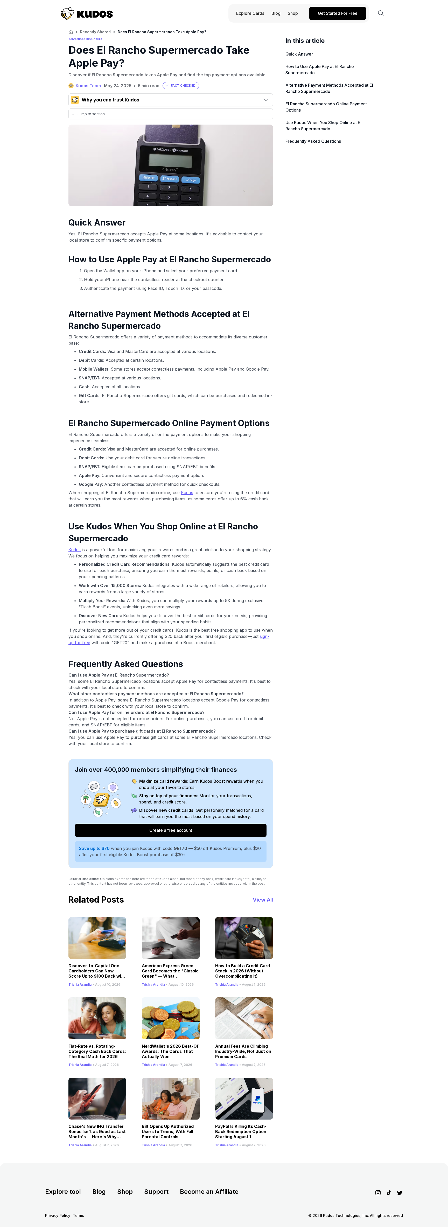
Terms (78, 1215)
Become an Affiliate (209, 1191)
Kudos (187, 492)
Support (156, 1191)
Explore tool (63, 1191)
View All (263, 900)
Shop (125, 1191)
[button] (181, 85)
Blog (99, 1191)
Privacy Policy (57, 1215)
